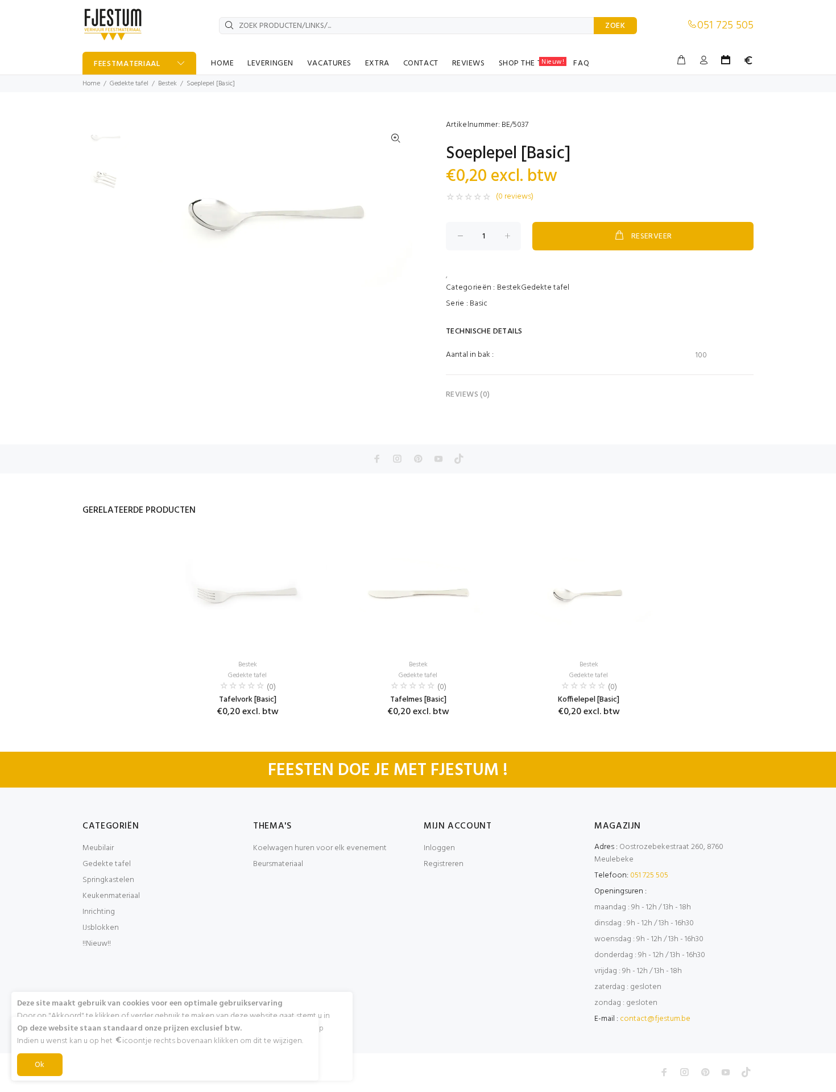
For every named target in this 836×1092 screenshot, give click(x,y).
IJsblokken (100, 927)
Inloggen (439, 848)
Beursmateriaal (278, 864)
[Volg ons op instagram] (397, 458)
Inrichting (98, 911)
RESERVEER (651, 236)
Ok (40, 1065)
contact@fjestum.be (655, 1018)
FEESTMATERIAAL (127, 64)
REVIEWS (468, 63)
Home (91, 83)
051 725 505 (725, 26)
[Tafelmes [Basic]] (418, 593)
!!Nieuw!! (96, 943)
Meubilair (98, 848)
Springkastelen (108, 880)
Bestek (167, 83)
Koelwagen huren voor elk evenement (320, 848)
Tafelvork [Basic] (247, 699)
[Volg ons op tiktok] (459, 458)
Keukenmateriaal (111, 896)
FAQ (581, 63)
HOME (222, 63)
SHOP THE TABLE (532, 63)
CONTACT (420, 63)
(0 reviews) (514, 197)
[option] (105, 143)
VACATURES (329, 63)
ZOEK (615, 25)
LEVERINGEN (270, 63)
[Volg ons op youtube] (438, 458)
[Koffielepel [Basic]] (588, 593)
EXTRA (377, 63)
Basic (478, 303)
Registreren (443, 864)
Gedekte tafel (129, 83)
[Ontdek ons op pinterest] (418, 458)
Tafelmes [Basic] (418, 699)
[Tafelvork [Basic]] (247, 593)
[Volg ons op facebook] (377, 458)
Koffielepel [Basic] (588, 699)
